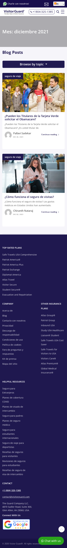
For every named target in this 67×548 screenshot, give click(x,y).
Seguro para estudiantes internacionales (10, 433)
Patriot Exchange (11, 269)
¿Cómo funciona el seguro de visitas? (29, 197)
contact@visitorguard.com (16, 496)
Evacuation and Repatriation (17, 294)
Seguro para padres (12, 415)
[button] (59, 4)
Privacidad (7, 325)
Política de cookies (11, 344)
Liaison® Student (50, 335)
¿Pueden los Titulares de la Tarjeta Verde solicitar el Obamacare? (32, 117)
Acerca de (7, 310)
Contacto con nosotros (14, 320)
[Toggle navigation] (63, 11)
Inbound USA (48, 325)
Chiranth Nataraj (23, 210)
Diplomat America (11, 274)
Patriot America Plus (12, 264)
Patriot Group (48, 320)
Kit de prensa (9, 358)
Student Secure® (11, 289)
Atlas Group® (48, 315)
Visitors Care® (48, 358)
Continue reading (49, 134)
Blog (4, 315)
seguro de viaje (13, 76)
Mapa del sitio (9, 363)
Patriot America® (11, 259)
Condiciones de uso (12, 339)
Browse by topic (32, 64)
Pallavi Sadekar (22, 133)
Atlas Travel (8, 279)
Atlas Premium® (49, 363)
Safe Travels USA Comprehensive (19, 254)
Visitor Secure (9, 284)
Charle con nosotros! (18, 3)
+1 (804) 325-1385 (11, 490)
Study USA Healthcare (52, 330)
